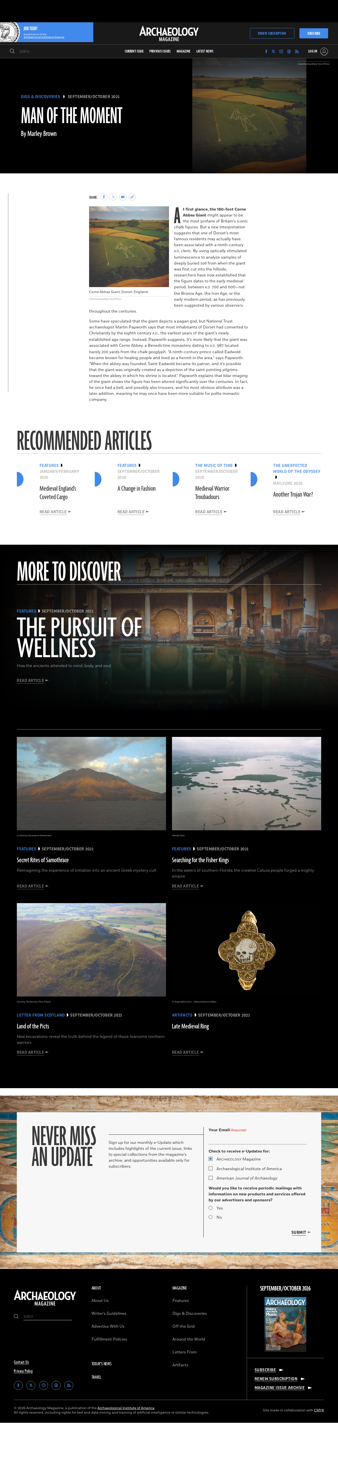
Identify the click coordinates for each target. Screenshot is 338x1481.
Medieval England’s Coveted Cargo (58, 493)
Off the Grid (183, 1326)
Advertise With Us (108, 1326)
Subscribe (313, 33)
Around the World (188, 1339)
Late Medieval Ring (190, 1026)
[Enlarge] (162, 212)
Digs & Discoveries (40, 97)
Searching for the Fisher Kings (200, 860)
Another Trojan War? (293, 494)
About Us (100, 1300)
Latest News (205, 51)
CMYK (319, 1410)
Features (180, 1300)
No (219, 1217)
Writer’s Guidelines (109, 1313)
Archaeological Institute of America (249, 1169)
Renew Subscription (272, 33)
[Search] (12, 51)
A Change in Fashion (137, 488)
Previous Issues (159, 51)
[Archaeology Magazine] (45, 1306)
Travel (96, 1377)
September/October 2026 (285, 1289)
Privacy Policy (23, 1371)
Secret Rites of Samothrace (43, 860)
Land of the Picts (33, 1026)
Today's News (102, 1364)
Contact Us (21, 1362)
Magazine (239, 1159)
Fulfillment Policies (109, 1339)
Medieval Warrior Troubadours (212, 493)
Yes (220, 1208)
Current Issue (134, 51)
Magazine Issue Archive (280, 1388)
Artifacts (180, 1365)
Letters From (184, 1352)
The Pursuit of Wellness (79, 639)
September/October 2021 (94, 97)
